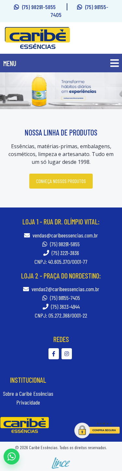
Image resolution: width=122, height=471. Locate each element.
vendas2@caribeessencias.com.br (65, 289)
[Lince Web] (61, 462)
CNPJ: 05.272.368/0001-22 (61, 315)
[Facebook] (54, 353)
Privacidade (28, 402)
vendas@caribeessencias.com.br (65, 235)
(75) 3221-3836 (64, 252)
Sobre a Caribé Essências (28, 393)
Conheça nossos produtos (61, 181)
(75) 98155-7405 (64, 297)
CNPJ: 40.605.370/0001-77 (61, 261)
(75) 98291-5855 (39, 6)
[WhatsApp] (12, 456)
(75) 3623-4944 (65, 306)
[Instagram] (67, 353)
